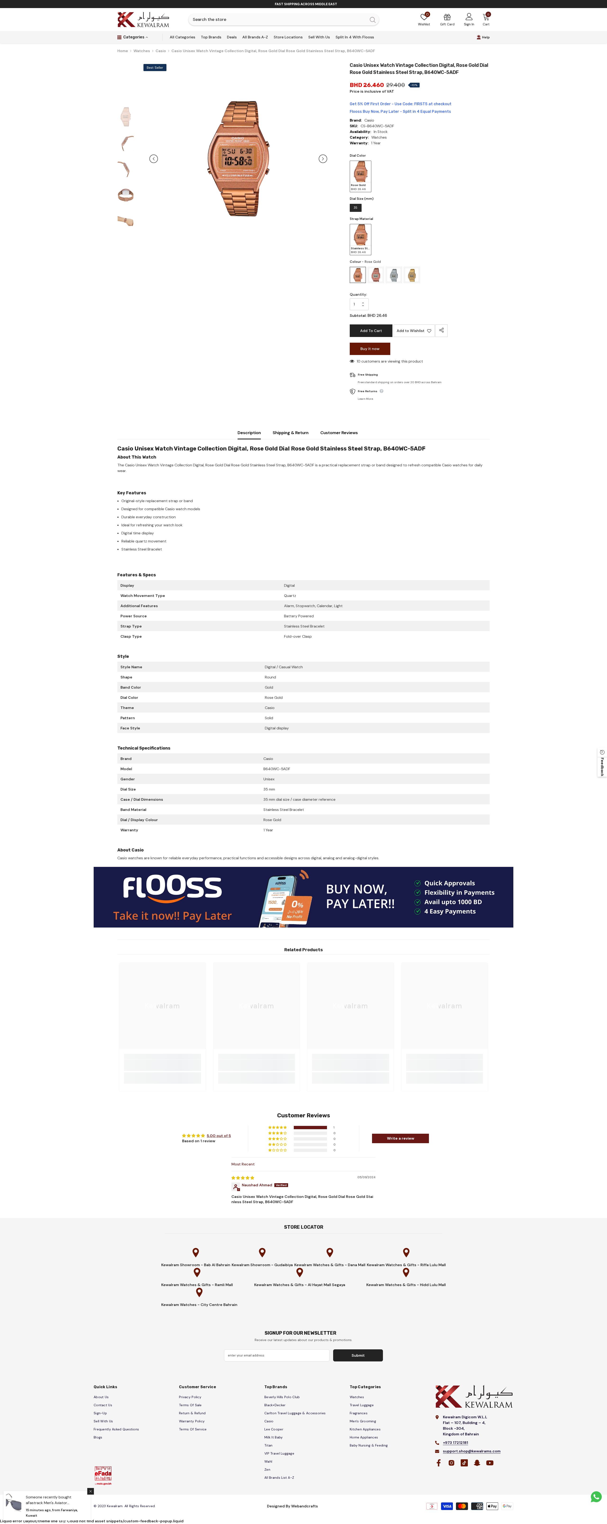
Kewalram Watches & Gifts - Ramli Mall (197, 1284)
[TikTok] (464, 1462)
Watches (141, 50)
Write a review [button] (400, 1138)
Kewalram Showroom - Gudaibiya (262, 1264)
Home (122, 50)
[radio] (360, 176)
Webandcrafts (304, 1506)
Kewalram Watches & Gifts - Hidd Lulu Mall (406, 1284)
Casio (161, 50)
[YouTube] (489, 1462)
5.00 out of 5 (219, 1135)
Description (249, 433)
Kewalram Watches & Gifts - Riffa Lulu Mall (406, 1264)
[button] (277, 1127)
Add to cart (371, 330)
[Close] (90, 1491)
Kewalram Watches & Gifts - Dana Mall (329, 1264)
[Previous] (153, 159)
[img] (242, 1177)
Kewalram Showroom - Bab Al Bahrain (195, 1264)
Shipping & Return (290, 433)
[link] (162, 1065)
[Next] (323, 159)
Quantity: (358, 294)
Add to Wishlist (412, 332)
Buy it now (370, 348)
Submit (358, 1355)
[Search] (284, 19)
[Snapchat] (477, 1462)
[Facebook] (438, 1462)
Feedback (602, 767)
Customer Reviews (339, 433)
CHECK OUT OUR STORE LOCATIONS (306, 4)
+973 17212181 (455, 1442)
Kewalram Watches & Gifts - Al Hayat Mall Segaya (299, 1284)
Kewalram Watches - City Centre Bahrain (199, 1304)
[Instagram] (451, 1462)
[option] (303, 4)
